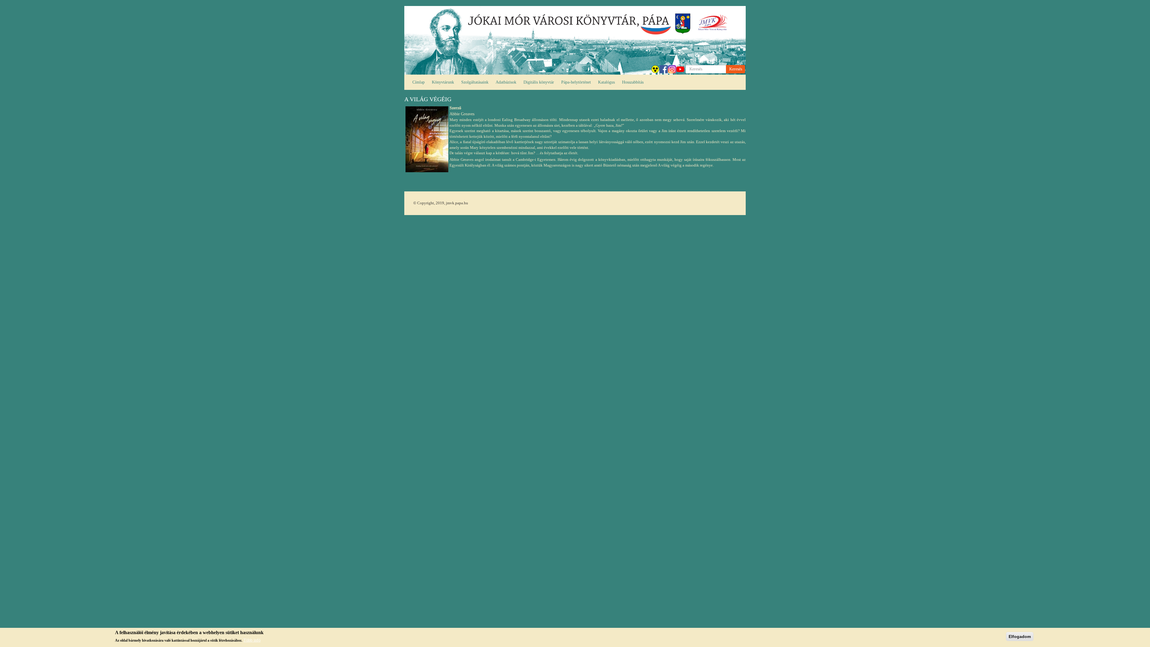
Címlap (418, 82)
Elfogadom (1020, 636)
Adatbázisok (506, 82)
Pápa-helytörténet (576, 82)
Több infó (252, 640)
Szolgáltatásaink (474, 82)
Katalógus (606, 82)
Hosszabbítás (633, 82)
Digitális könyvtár (538, 82)
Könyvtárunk (443, 82)
